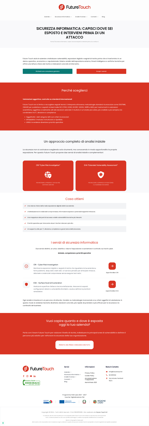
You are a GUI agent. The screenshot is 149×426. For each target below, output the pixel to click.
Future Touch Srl (101, 412)
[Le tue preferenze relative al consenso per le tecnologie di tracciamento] (3, 423)
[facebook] (24, 376)
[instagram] (27, 376)
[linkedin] (35, 376)
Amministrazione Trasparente (91, 379)
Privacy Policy (89, 373)
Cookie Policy (89, 376)
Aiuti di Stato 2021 (91, 382)
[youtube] (31, 376)
